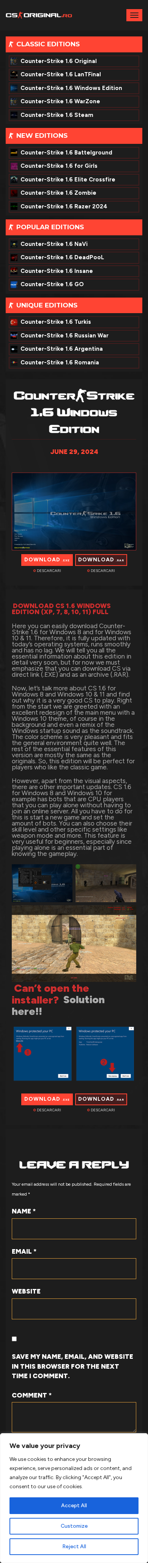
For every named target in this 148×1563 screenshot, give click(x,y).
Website (26, 1291)
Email (24, 1251)
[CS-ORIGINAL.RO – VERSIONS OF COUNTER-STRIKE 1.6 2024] (39, 14)
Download (47, 559)
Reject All (74, 1546)
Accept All (74, 1505)
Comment (32, 1395)
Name (24, 1211)
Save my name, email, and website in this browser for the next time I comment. (72, 1366)
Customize (74, 1526)
